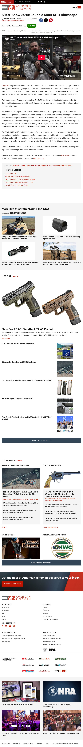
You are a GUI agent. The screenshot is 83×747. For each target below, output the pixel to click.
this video (65, 155)
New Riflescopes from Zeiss (16, 185)
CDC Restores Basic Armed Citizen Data (18, 343)
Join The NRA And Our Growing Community (57, 705)
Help (3, 616)
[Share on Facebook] (41, 19)
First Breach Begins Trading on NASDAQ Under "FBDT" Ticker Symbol (27, 418)
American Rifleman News (54, 535)
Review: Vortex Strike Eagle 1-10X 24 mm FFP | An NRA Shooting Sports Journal (20, 263)
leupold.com (38, 158)
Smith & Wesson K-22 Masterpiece (60, 499)
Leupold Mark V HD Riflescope (37, 166)
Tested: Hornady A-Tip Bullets (17, 176)
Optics (13, 21)
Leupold (5, 85)
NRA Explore (6, 642)
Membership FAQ (49, 642)
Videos (4, 21)
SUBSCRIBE (12, 584)
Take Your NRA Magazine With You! (17, 704)
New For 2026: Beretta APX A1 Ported (27, 329)
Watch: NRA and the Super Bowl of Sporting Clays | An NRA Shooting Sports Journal (20, 504)
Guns (8, 338)
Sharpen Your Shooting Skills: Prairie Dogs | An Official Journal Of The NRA (19, 237)
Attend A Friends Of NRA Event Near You (61, 733)
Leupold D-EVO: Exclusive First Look (20, 179)
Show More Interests (53, 563)
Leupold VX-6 (10, 173)
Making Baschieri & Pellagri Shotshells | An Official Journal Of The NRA (18, 518)
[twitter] (45, 19)
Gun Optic (68, 166)
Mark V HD (52, 166)
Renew (21, 2)
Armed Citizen (8, 535)
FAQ (3, 613)
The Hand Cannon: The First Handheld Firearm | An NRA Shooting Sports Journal (61, 505)
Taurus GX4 (34, 499)
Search (4, 619)
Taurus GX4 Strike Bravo (20, 499)
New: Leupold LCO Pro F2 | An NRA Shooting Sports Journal (61, 237)
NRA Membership (49, 635)
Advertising (5, 607)
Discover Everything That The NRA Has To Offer (20, 734)
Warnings (39, 744)
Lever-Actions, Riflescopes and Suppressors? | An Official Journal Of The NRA (62, 263)
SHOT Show (16, 166)
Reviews (46, 610)
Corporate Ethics (28, 744)
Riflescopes (19, 21)
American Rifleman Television (15, 465)
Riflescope (60, 166)
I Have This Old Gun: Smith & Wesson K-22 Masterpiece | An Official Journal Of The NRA (59, 494)
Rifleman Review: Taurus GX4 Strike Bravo (19, 362)
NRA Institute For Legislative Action (13, 639)
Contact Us (5, 610)
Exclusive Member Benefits (52, 639)
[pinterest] (50, 19)
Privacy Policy (6, 744)
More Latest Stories (50, 440)
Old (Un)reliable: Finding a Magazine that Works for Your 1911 (27, 380)
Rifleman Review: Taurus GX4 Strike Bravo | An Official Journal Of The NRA (20, 494)
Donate (27, 2)
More (14, 277)
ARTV (3, 527)
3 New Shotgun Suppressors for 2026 (17, 398)
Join (16, 2)
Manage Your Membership (52, 645)
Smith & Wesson (64, 499)
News (8, 21)
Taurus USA (7, 499)
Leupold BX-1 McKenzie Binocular (19, 182)
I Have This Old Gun (52, 465)
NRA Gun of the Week (50, 619)
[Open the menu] (79, 7)
